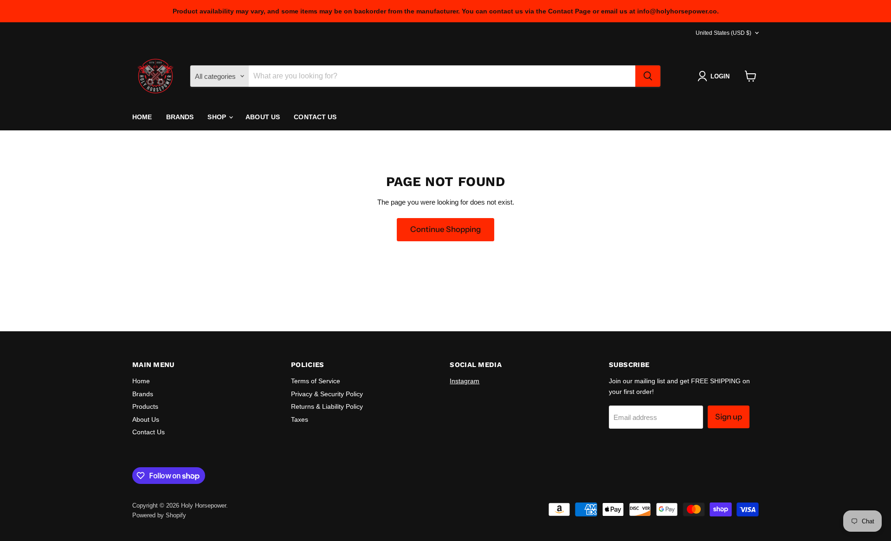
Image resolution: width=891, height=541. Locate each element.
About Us (262, 117)
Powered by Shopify (159, 515)
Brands (180, 117)
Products (145, 406)
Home (142, 117)
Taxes (299, 419)
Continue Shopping (445, 229)
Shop (217, 117)
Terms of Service (315, 381)
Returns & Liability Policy (327, 406)
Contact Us (315, 117)
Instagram (464, 381)
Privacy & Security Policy (327, 394)
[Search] (647, 76)
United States (723, 33)
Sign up (728, 416)
